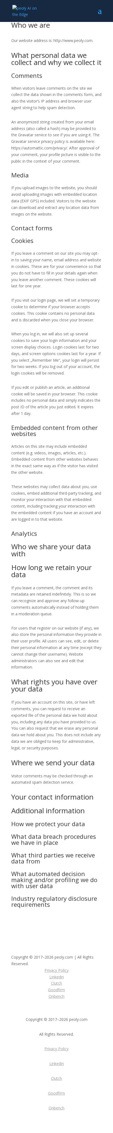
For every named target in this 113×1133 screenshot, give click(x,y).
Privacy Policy (56, 970)
